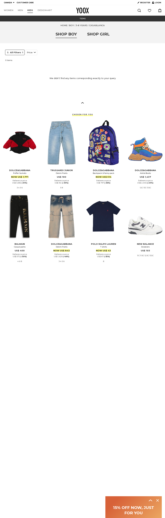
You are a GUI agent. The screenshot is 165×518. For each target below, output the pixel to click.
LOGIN (156, 3)
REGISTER (145, 2)
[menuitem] (8, 10)
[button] (82, 103)
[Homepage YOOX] (82, 10)
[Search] (139, 10)
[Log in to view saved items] (149, 10)
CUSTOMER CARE (25, 2)
